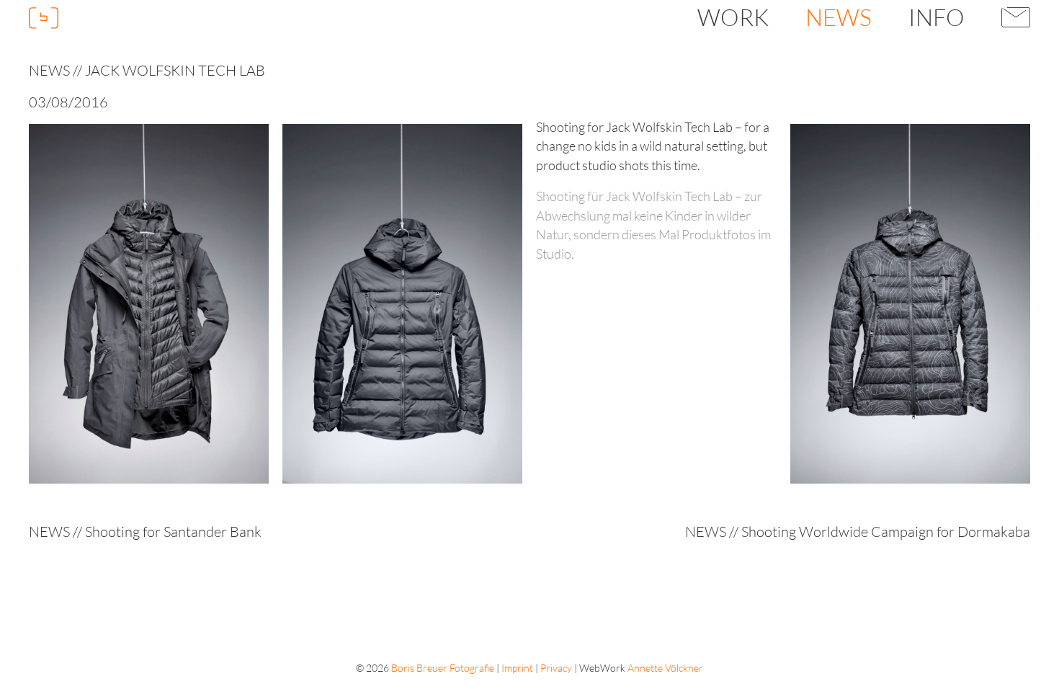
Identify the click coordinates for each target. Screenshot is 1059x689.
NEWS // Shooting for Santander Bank (145, 532)
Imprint (517, 668)
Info (936, 17)
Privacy (556, 668)
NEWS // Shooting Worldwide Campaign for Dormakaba (857, 532)
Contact (1016, 17)
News (838, 17)
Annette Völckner (665, 668)
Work (733, 17)
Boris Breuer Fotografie (442, 668)
